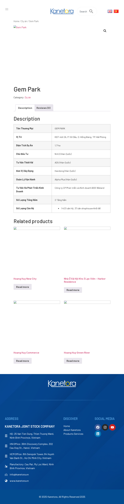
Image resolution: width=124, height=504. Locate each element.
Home (16, 21)
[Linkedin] (98, 434)
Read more (22, 286)
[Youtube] (112, 427)
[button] (105, 31)
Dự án (24, 21)
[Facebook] (98, 427)
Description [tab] (25, 107)
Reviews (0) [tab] (43, 107)
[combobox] (83, 11)
